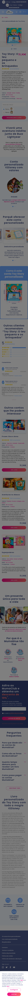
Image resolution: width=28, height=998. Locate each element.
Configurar (14, 990)
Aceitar (14, 994)
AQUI (21, 980)
